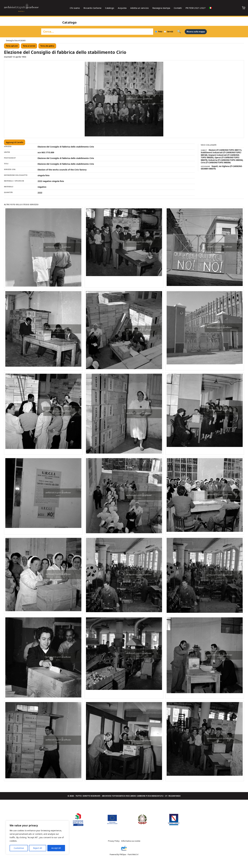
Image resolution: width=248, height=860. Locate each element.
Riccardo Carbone (92, 7)
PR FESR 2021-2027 (196, 7)
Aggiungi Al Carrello (14, 142)
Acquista (122, 7)
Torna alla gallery (47, 46)
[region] (37, 837)
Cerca (179, 31)
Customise (19, 848)
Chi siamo (75, 7)
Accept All (56, 848)
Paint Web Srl (133, 854)
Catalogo (109, 7)
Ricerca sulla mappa (196, 32)
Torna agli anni (12, 46)
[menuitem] (210, 8)
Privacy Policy (114, 841)
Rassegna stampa (161, 7)
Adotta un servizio (139, 7)
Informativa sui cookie (130, 841)
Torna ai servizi (29, 46)
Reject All (37, 848)
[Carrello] (243, 7)
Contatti (178, 7)
